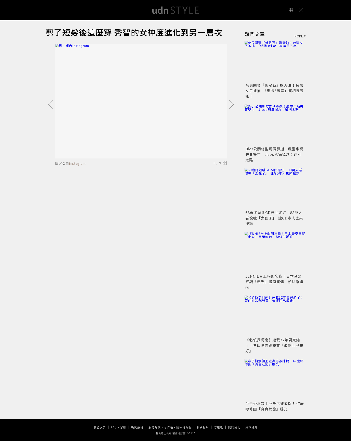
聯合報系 (203, 427)
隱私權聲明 (184, 427)
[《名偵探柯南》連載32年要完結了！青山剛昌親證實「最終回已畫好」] (275, 316)
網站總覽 (251, 427)
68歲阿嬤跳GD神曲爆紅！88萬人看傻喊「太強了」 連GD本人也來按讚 (274, 218)
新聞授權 (137, 427)
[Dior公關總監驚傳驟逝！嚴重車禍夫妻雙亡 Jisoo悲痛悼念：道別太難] (275, 125)
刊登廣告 (100, 427)
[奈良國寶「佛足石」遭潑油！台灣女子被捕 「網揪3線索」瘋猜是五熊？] (275, 61)
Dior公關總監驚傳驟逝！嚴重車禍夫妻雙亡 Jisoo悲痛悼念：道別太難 (274, 154)
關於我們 (234, 427)
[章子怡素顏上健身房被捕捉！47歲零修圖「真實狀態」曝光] (275, 379)
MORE (299, 36)
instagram (77, 163)
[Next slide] (231, 105)
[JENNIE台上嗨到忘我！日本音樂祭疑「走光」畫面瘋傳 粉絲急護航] (275, 252)
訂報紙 (218, 427)
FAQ (114, 427)
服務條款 (154, 427)
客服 (123, 427)
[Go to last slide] (50, 105)
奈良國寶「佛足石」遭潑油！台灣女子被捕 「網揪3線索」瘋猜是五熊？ (274, 90)
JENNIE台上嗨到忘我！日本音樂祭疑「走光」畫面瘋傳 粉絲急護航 (274, 281)
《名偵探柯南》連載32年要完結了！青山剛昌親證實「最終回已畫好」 (274, 345)
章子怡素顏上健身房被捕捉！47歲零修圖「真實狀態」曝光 (274, 406)
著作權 (168, 427)
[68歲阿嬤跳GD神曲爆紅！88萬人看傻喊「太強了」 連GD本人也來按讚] (275, 188)
